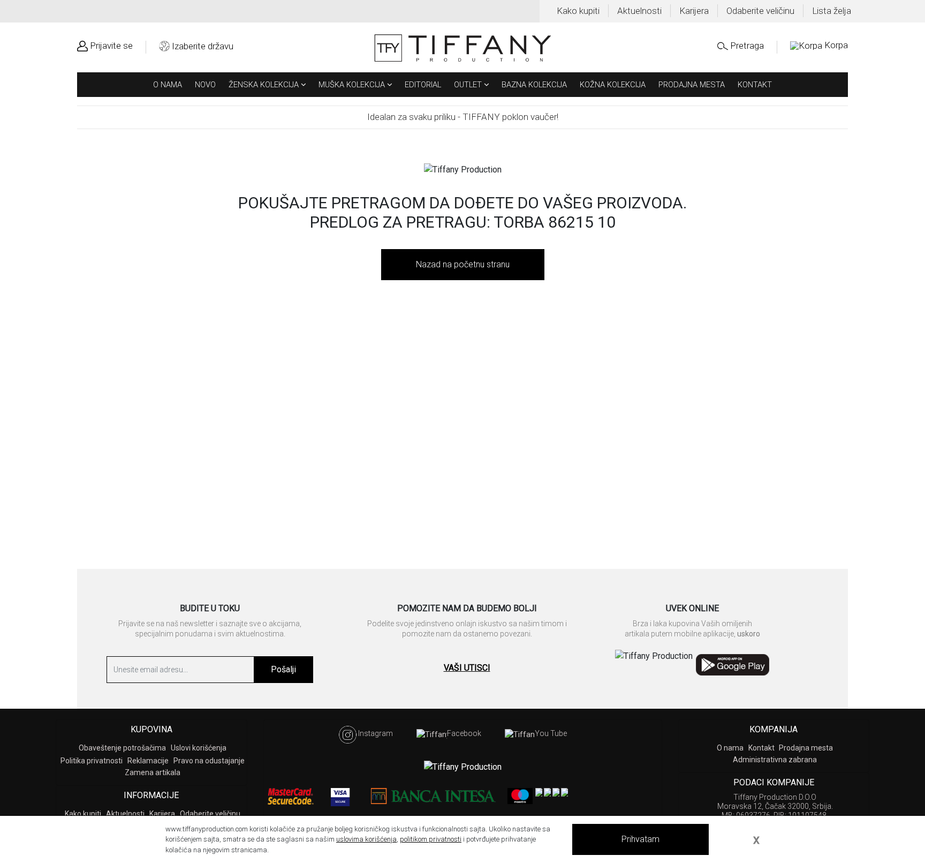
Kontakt (755, 84)
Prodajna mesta (691, 84)
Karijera (694, 10)
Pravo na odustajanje (209, 760)
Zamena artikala (152, 772)
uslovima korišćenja (366, 839)
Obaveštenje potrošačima (122, 748)
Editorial (423, 84)
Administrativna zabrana (775, 759)
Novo (205, 84)
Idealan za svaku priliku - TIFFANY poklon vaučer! (462, 116)
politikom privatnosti (430, 839)
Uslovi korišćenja (198, 748)
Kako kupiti (578, 10)
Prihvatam (640, 839)
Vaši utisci (467, 668)
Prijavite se (111, 46)
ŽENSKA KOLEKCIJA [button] (265, 84)
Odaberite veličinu (760, 10)
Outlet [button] (469, 84)
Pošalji (283, 669)
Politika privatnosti (91, 760)
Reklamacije (148, 760)
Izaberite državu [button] (202, 46)
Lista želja (831, 10)
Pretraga (747, 46)
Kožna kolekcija (613, 84)
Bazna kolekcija (534, 84)
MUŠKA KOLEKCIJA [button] (353, 84)
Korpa (836, 45)
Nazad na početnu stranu (463, 264)
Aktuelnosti (639, 10)
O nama (167, 84)
